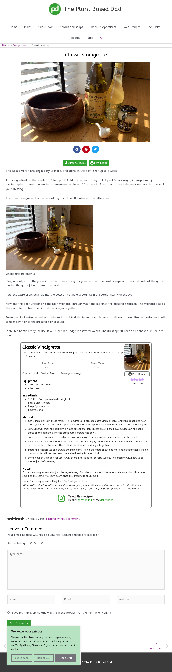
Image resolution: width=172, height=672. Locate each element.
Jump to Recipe (77, 163)
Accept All (65, 658)
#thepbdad (106, 500)
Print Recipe (100, 163)
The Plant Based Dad (92, 9)
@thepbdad (85, 500)
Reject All (43, 658)
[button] (101, 38)
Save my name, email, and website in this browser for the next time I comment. (63, 612)
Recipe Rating (16, 543)
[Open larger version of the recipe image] (137, 357)
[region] (44, 645)
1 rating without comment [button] (63, 518)
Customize (22, 658)
